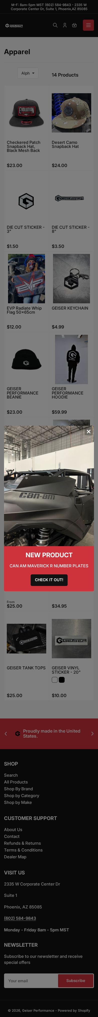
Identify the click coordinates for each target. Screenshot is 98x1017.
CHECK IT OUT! (49, 579)
